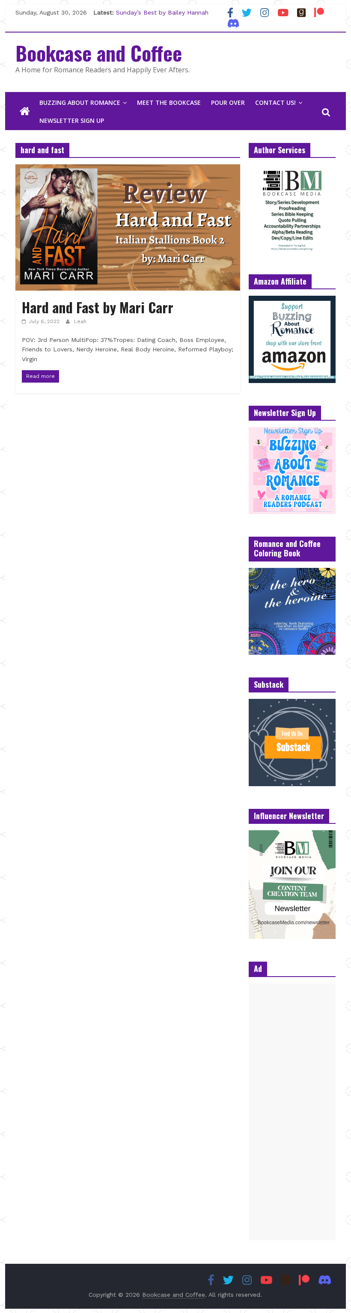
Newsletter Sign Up (71, 120)
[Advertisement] (292, 1111)
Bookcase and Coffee (98, 52)
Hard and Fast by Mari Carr (97, 307)
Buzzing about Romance (79, 102)
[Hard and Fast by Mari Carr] (127, 170)
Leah (80, 321)
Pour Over (228, 102)
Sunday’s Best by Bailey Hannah (162, 12)
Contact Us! (275, 102)
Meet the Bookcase (169, 102)
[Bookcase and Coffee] (24, 112)
